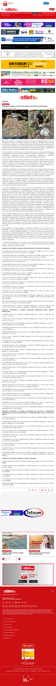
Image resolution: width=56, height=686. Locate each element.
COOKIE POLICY (7, 638)
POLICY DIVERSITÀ (8, 627)
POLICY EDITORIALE (8, 618)
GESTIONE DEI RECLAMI (9, 632)
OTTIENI (46, 3)
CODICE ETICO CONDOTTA (10, 621)
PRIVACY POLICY (7, 624)
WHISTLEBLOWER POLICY (9, 635)
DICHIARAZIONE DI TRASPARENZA (11, 629)
